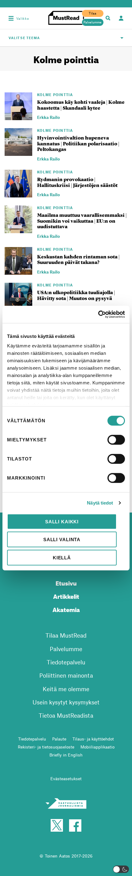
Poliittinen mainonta (66, 675)
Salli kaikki (62, 521)
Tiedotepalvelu (66, 662)
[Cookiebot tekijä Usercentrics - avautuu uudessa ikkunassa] (98, 314)
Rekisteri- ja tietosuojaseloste (46, 746)
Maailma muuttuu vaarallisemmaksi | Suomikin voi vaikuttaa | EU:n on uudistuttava (82, 220)
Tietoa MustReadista (66, 715)
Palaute (59, 738)
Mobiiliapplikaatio (97, 746)
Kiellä (62, 557)
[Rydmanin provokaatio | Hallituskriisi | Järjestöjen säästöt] (18, 193)
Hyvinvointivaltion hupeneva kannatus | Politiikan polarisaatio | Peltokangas (78, 143)
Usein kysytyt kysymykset (66, 702)
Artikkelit (66, 595)
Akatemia (66, 609)
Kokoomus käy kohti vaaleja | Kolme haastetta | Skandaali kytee (81, 105)
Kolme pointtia (55, 94)
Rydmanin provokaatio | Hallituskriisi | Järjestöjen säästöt (77, 182)
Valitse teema (24, 38)
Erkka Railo (48, 117)
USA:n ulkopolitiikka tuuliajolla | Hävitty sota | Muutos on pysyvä (76, 295)
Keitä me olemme (66, 688)
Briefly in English (66, 754)
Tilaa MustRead (66, 635)
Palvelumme (92, 22)
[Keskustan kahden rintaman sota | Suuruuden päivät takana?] (18, 271)
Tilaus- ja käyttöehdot (93, 738)
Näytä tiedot (100, 502)
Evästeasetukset (66, 778)
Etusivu (66, 582)
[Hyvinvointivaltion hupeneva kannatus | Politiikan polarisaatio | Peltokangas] (18, 152)
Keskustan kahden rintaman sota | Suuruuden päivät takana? (78, 260)
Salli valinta (61, 539)
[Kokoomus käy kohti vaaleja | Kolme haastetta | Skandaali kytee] (18, 116)
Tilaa (92, 13)
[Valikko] (11, 18)
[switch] (116, 439)
